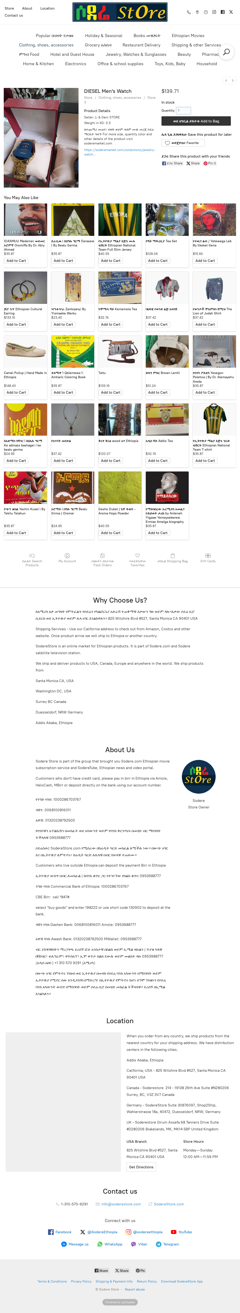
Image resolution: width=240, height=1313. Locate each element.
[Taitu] (120, 351)
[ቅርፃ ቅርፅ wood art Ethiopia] (120, 420)
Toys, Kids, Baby (170, 63)
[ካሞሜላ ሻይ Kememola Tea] (120, 288)
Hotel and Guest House (72, 54)
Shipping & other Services (196, 45)
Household (207, 63)
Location (47, 8)
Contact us (14, 15)
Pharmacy (211, 54)
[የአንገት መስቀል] (72, 420)
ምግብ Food (29, 54)
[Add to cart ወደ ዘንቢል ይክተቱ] (16, 261)
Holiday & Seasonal (103, 35)
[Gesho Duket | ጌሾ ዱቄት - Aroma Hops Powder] (120, 488)
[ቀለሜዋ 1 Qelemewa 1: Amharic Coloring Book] (72, 351)
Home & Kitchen (38, 63)
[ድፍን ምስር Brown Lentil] (167, 351)
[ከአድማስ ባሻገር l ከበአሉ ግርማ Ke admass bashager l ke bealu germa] (25, 420)
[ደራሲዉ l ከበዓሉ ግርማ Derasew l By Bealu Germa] (72, 220)
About (27, 8)
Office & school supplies (120, 63)
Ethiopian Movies (188, 35)
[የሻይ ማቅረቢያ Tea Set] (167, 220)
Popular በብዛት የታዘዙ (55, 35)
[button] (183, 143)
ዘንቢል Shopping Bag (173, 561)
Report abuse (135, 1289)
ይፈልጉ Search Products (32, 563)
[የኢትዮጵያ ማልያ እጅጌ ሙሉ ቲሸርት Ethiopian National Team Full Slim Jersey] (120, 220)
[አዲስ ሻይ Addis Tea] (167, 420)
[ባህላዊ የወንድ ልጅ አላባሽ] (167, 288)
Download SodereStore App (182, 1281)
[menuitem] (226, 80)
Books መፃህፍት (147, 35)
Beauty (184, 54)
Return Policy (147, 1281)
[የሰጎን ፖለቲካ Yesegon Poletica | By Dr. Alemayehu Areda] (214, 351)
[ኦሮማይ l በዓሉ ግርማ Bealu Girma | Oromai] (72, 488)
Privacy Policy (81, 1281)
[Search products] (226, 52)
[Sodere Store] (120, 12)
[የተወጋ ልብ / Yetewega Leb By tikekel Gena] (214, 220)
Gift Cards (208, 561)
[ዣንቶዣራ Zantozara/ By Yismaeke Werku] (72, 288)
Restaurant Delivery (141, 45)
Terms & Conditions (52, 1281)
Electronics (75, 63)
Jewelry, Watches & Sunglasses (136, 54)
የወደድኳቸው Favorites (137, 563)
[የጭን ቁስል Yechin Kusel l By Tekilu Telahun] (25, 488)
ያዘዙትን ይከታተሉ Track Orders (102, 563)
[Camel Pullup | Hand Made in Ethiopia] (25, 351)
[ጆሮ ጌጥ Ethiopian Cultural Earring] (25, 288)
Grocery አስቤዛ (98, 45)
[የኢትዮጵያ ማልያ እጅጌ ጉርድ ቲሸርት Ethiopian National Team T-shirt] (214, 420)
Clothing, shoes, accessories (46, 45)
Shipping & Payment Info (114, 1281)
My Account (67, 561)
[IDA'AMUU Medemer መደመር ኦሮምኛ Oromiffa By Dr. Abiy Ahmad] (25, 220)
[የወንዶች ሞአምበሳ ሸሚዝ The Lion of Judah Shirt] (214, 288)
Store (9, 8)
